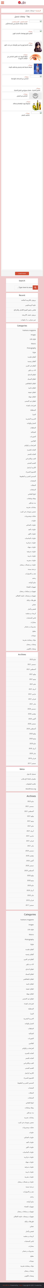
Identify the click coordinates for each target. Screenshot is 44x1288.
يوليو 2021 (32, 674)
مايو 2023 (33, 659)
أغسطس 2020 (31, 729)
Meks (20, 1285)
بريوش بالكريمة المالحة (28, 300)
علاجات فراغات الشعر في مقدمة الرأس (16, 23)
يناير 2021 (32, 704)
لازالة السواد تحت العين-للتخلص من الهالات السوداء (17, 57)
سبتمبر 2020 (32, 724)
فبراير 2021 (32, 699)
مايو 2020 (33, 743)
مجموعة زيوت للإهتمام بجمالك (21, 103)
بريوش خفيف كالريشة (29, 315)
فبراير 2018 (32, 758)
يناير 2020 (32, 753)
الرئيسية (38, 11)
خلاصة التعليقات (31, 784)
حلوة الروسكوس (30, 305)
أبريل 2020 (32, 748)
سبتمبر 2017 (32, 763)
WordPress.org (31, 789)
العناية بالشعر (23, 22)
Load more (22, 273)
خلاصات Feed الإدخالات (28, 779)
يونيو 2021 (32, 679)
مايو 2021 (33, 684)
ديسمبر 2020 (32, 709)
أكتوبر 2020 (32, 719)
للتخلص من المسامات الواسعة (19, 78)
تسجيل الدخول (31, 774)
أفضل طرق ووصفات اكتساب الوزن (22, 33)
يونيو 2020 (32, 739)
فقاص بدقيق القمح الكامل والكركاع (25, 310)
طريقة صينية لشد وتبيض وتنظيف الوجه (20, 67)
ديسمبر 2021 (32, 664)
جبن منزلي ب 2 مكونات (28, 320)
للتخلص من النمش (22, 96)
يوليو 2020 (32, 734)
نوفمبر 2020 (32, 714)
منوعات (30, 31)
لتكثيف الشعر (26, 115)
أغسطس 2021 (31, 669)
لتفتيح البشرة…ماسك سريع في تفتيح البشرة (27, 90)
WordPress (6, 1285)
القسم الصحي (15, 22)
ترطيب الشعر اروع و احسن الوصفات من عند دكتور (18, 45)
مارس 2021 (32, 694)
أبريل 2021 (32, 689)
